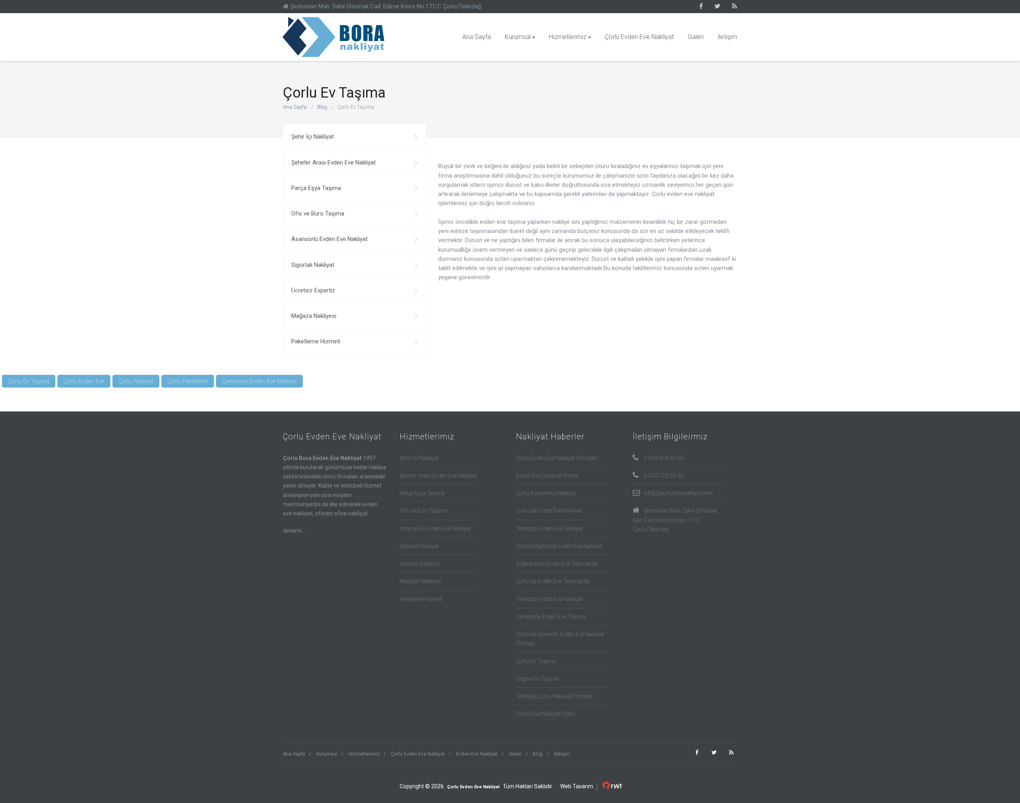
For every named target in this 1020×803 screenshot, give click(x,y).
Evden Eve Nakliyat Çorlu (545, 714)
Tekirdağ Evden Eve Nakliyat (549, 528)
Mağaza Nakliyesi (313, 315)
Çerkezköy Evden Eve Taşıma (550, 616)
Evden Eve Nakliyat (477, 754)
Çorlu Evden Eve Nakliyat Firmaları (557, 458)
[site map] (734, 6)
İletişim (727, 37)
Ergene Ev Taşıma (537, 679)
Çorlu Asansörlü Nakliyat (546, 493)
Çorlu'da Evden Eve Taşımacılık (553, 581)
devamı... (294, 530)
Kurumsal (518, 37)
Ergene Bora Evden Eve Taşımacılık (557, 563)
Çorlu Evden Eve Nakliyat (639, 37)
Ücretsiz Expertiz (313, 290)
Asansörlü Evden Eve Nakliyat (329, 239)
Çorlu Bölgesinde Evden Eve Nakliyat (559, 546)
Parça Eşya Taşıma (316, 188)
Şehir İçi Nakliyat (312, 136)
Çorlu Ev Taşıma (336, 37)
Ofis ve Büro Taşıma (317, 213)
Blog (322, 107)
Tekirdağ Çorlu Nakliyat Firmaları (555, 696)
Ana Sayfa (476, 37)
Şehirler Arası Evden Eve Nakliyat (333, 162)
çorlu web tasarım (613, 786)
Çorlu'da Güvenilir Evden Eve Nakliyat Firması (560, 638)
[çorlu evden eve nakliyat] (701, 6)
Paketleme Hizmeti (315, 341)
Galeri (696, 37)
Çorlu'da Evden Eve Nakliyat (549, 510)
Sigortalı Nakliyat (312, 264)
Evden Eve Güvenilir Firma (547, 475)
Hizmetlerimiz (567, 37)
